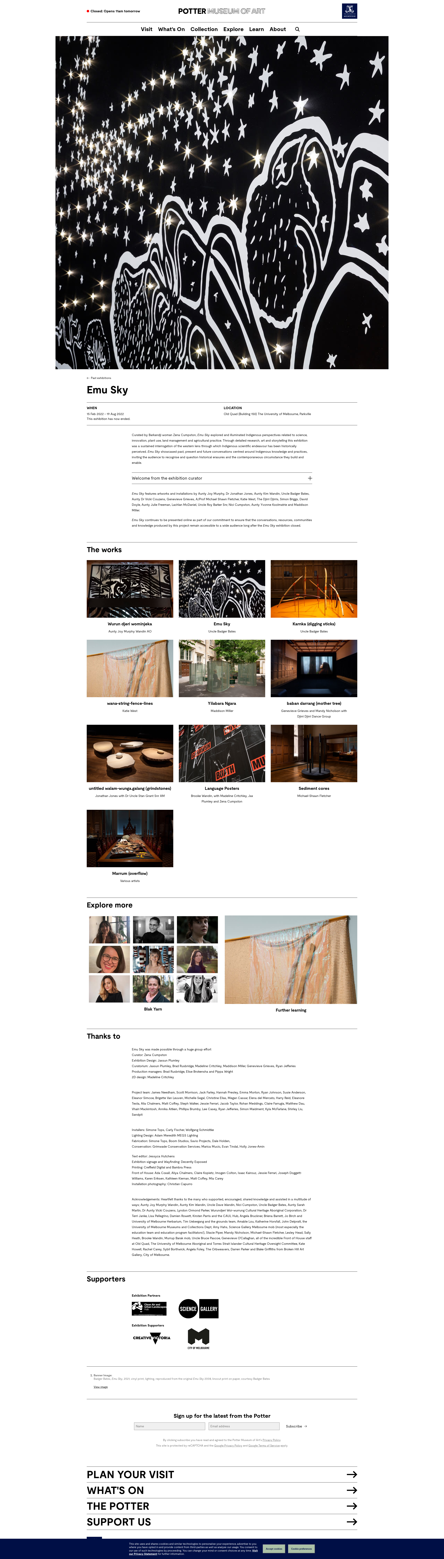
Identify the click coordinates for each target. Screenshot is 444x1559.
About (278, 29)
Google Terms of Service (264, 1445)
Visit (146, 29)
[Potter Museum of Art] (222, 11)
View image (101, 1387)
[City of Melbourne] (199, 1338)
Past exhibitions (101, 378)
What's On (171, 29)
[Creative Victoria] (152, 1338)
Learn (256, 29)
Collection (204, 29)
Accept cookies (274, 1549)
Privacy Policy (271, 1440)
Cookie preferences (301, 1549)
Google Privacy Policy (228, 1445)
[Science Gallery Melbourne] (199, 1308)
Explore (233, 29)
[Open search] (297, 29)
